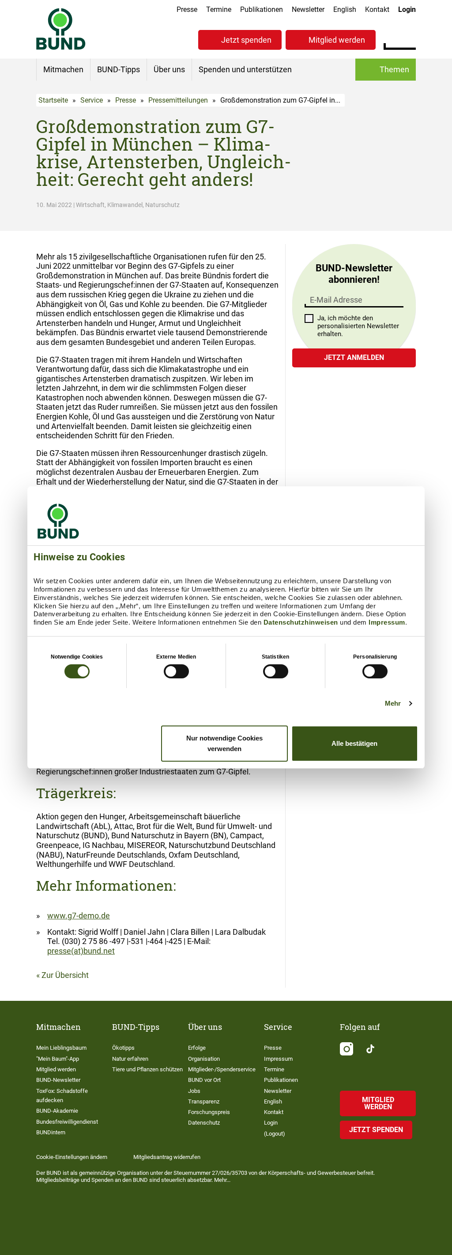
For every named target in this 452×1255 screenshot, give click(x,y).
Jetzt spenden (246, 39)
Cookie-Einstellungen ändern (71, 1157)
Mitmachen (63, 69)
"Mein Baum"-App (57, 1058)
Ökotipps (123, 1047)
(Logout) (274, 1133)
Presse (187, 9)
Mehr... (222, 1180)
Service (91, 100)
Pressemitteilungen (178, 100)
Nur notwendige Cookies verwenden (224, 743)
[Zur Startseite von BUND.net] (61, 29)
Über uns (169, 69)
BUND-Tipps (118, 69)
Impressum (387, 622)
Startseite (53, 100)
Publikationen (261, 9)
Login (407, 9)
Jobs (194, 1091)
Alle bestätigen (354, 743)
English (344, 9)
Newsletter (308, 9)
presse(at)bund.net (81, 950)
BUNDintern (50, 1132)
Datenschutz (204, 1122)
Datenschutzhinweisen (301, 622)
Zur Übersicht (65, 975)
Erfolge (197, 1047)
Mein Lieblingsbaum (61, 1047)
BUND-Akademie (57, 1110)
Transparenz (203, 1101)
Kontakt (377, 9)
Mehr (393, 703)
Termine (218, 9)
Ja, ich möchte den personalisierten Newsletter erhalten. (358, 326)
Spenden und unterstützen (245, 69)
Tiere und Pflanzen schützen (147, 1069)
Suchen (409, 38)
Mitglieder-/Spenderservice (222, 1069)
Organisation (204, 1058)
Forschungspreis (209, 1112)
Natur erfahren (130, 1058)
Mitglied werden (337, 39)
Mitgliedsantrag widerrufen (166, 1157)
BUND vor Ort (204, 1080)
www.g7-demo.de (78, 915)
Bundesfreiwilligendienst (67, 1121)
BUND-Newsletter (58, 1080)
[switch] (176, 671)
